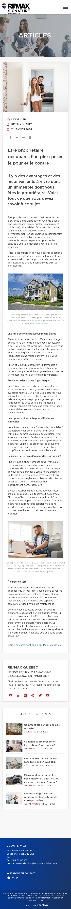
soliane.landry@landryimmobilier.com (36, 863)
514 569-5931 (19, 860)
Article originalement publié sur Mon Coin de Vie (35, 645)
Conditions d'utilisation (38, 898)
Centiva (42, 905)
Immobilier (18, 120)
